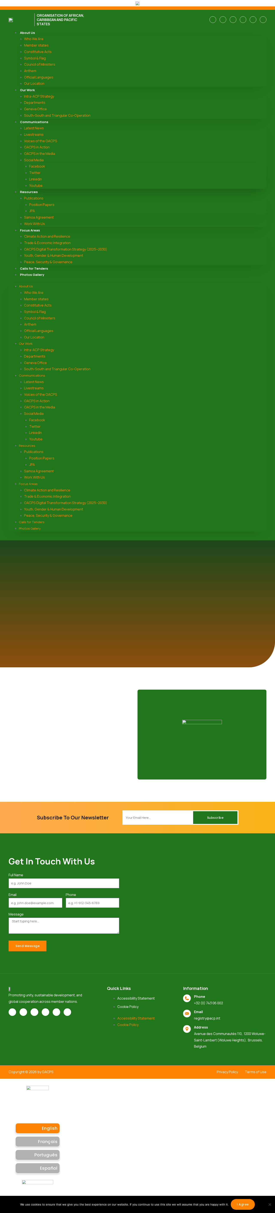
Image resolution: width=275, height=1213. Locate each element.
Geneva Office (35, 109)
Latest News (34, 128)
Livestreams (34, 134)
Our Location (34, 83)
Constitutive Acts (38, 51)
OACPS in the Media (39, 153)
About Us (27, 32)
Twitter (35, 172)
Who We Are (33, 38)
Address (201, 1027)
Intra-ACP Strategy (39, 96)
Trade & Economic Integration (47, 242)
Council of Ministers (39, 64)
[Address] (187, 1029)
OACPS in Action (37, 147)
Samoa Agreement (39, 217)
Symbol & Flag (35, 58)
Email (13, 894)
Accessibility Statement (136, 998)
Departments (34, 102)
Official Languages (38, 77)
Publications (33, 198)
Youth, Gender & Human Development (53, 255)
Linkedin (35, 179)
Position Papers (41, 204)
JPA (32, 210)
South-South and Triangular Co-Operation (57, 115)
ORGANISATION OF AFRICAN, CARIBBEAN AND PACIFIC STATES (60, 19)
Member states (36, 45)
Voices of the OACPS (40, 141)
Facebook (37, 166)
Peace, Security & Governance (48, 262)
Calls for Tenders (34, 268)
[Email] (187, 1013)
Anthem (30, 70)
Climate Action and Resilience (47, 236)
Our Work (27, 90)
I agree (243, 1204)
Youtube (36, 185)
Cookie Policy (128, 1006)
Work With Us (34, 223)
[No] (269, 1204)
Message (16, 914)
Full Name (16, 875)
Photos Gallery (32, 274)
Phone (71, 894)
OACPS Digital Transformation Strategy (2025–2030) (65, 249)
